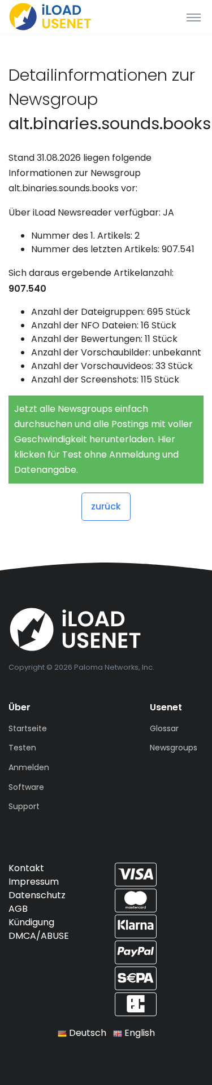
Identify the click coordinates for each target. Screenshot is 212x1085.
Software (26, 787)
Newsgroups (173, 747)
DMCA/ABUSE (38, 935)
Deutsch (86, 1032)
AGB (18, 908)
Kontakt (26, 868)
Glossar (164, 728)
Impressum (33, 881)
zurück (106, 506)
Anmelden (28, 767)
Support (24, 806)
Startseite (27, 728)
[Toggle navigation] (194, 17)
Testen (22, 747)
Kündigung (31, 922)
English (138, 1032)
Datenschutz (37, 895)
